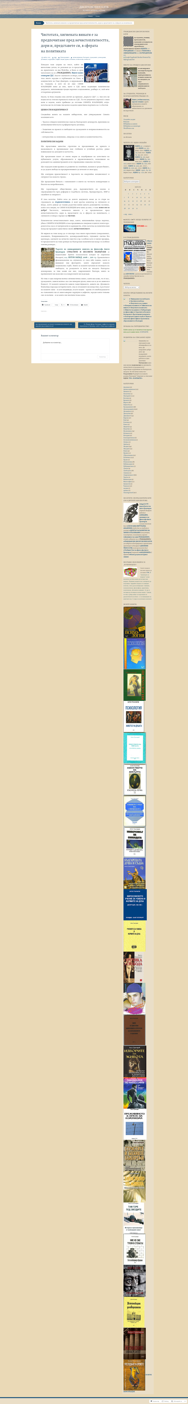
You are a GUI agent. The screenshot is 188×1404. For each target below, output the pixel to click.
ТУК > (131, 378)
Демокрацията (64, 57)
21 (124, 205)
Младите (126, 449)
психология (80, 59)
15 (128, 201)
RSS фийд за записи (130, 124)
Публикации (127, 464)
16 (133, 201)
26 (145, 205)
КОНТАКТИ (144, 332)
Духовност (127, 416)
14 (124, 201)
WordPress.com (128, 128)
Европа (126, 418)
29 (129, 208)
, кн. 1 (139, 146)
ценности (87, 59)
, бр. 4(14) (133, 166)
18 (141, 201)
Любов (125, 444)
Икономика (127, 431)
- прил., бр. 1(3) (143, 170)
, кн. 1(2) (144, 148)
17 (137, 201)
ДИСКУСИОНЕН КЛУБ (94, 7)
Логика (126, 442)
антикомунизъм (77, 57)
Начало (90, 16)
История (126, 435)
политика (72, 59)
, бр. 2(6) (145, 159)
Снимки (126, 473)
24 (137, 205)
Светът (125, 468)
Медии (125, 446)
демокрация (102, 57)
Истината (126, 433)
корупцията (51, 59)
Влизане (126, 122)
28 (125, 208)
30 (133, 208)
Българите (127, 396)
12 (145, 197)
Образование (128, 455)
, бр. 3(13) (142, 164)
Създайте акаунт (129, 119)
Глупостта (126, 405)
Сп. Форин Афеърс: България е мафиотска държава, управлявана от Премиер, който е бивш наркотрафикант (97, 325)
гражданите (93, 57)
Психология (127, 462)
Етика (125, 424)
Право (125, 460)
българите (86, 57)
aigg (55, 57)
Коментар (102, 357)
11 (140, 197)
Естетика (126, 422)
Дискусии (126, 413)
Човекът (126, 486)
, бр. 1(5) (140, 157)
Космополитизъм (129, 440)
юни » (130, 214)
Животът (126, 427)
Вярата (125, 402)
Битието (126, 391)
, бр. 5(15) (128, 168)
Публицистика (128, 466)
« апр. (125, 214)
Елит (125, 420)
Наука (125, 451)
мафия (58, 59)
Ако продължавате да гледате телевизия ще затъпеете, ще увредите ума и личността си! (54, 325)
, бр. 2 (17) (138, 172)
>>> (145, 49)
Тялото (125, 477)
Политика (127, 457)
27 (149, 205)
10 (137, 197)
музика (126, 490)
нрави (67, 59)
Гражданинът (128, 407)
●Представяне (149, 242)
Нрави (125, 453)
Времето (126, 400)
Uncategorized (128, 493)
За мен (98, 16)
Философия (127, 482)
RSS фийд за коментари (131, 126)
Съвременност (128, 475)
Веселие (126, 398)
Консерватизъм (129, 438)
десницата (44, 59)
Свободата (127, 471)
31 (136, 208)
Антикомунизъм (129, 389)
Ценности (127, 484)
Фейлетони (127, 479)
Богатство (126, 394)
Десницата (127, 411)
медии (62, 59)
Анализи (126, 387)
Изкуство (126, 429)
